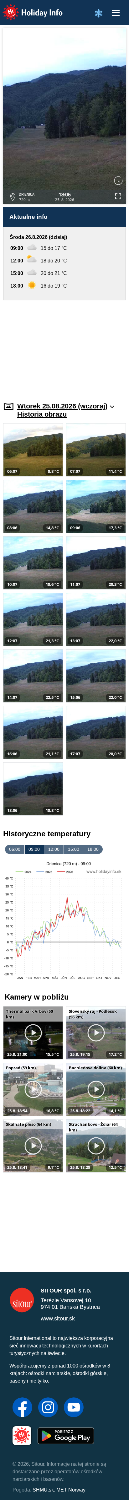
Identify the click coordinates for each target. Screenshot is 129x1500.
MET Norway (70, 1489)
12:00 (53, 849)
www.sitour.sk (58, 1318)
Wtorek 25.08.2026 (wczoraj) (62, 406)
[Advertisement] (64, 347)
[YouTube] (74, 1408)
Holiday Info (27, 8)
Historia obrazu (42, 414)
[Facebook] (22, 1408)
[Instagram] (48, 1408)
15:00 (73, 849)
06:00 (14, 849)
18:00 (93, 849)
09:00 (34, 849)
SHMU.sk (43, 1489)
